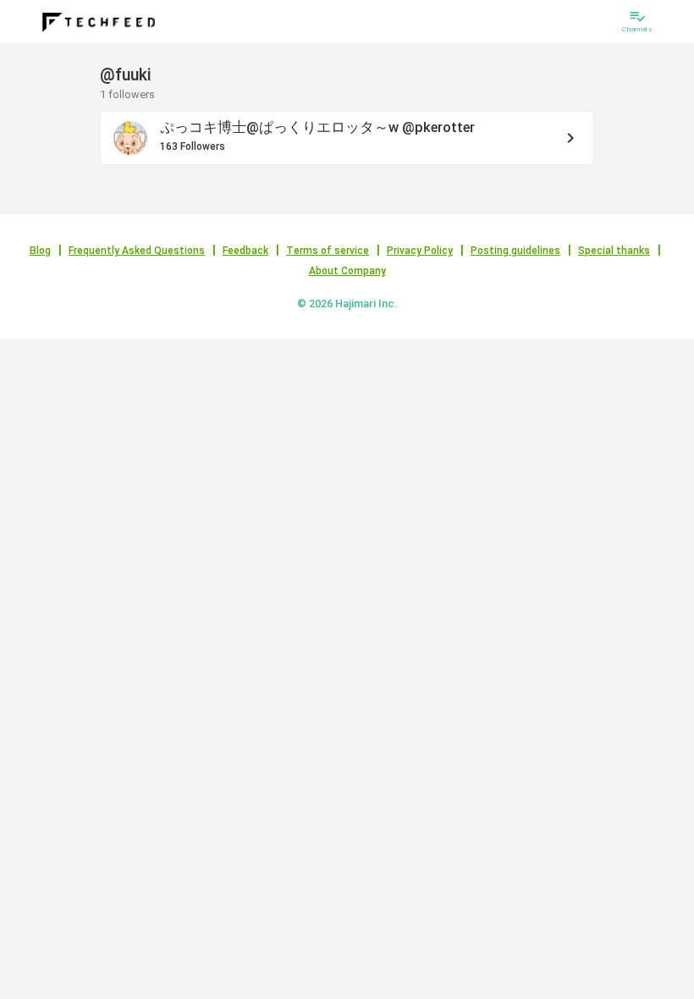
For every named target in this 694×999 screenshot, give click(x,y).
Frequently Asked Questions (137, 251)
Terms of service (327, 251)
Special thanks (614, 251)
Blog (40, 251)
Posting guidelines (515, 251)
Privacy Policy (420, 251)
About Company (347, 271)
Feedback (245, 251)
